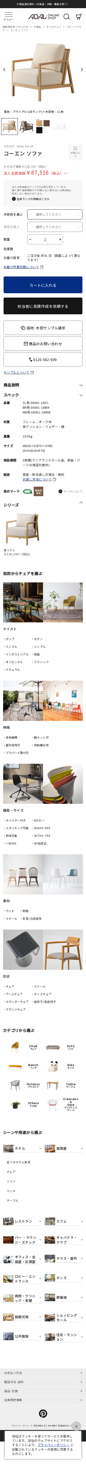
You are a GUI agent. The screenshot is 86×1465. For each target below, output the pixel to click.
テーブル (12, 1200)
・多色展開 (10, 737)
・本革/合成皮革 (31, 918)
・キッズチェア (41, 994)
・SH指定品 (39, 843)
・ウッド (9, 911)
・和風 (35, 654)
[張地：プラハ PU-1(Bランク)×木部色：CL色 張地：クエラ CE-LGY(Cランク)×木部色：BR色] (43, 70)
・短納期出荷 (40, 745)
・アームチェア (13, 994)
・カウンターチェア (16, 1002)
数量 (7, 239)
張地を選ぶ (12, 227)
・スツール (38, 986)
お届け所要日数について (21, 266)
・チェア (9, 986)
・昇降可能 (10, 835)
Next (82, 69)
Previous (4, 69)
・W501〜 (38, 820)
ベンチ (11, 1191)
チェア (11, 1172)
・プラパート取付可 (16, 753)
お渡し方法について (37, 479)
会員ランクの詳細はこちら (33, 199)
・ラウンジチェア (14, 1009)
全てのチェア (54, 27)
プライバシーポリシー (54, 1444)
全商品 (37, 27)
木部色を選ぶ (13, 214)
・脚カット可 (40, 737)
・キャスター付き (14, 820)
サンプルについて (16, 372)
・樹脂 (24, 911)
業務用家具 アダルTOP (16, 27)
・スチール (10, 918)
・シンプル (38, 646)
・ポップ (9, 639)
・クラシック (40, 662)
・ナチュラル (11, 669)
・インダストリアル (16, 654)
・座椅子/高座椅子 (43, 1002)
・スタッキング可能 (16, 828)
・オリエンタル (13, 662)
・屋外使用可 (11, 745)
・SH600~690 (40, 828)
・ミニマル (10, 646)
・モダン (37, 639)
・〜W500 (9, 843)
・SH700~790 (40, 835)
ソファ (11, 1181)
